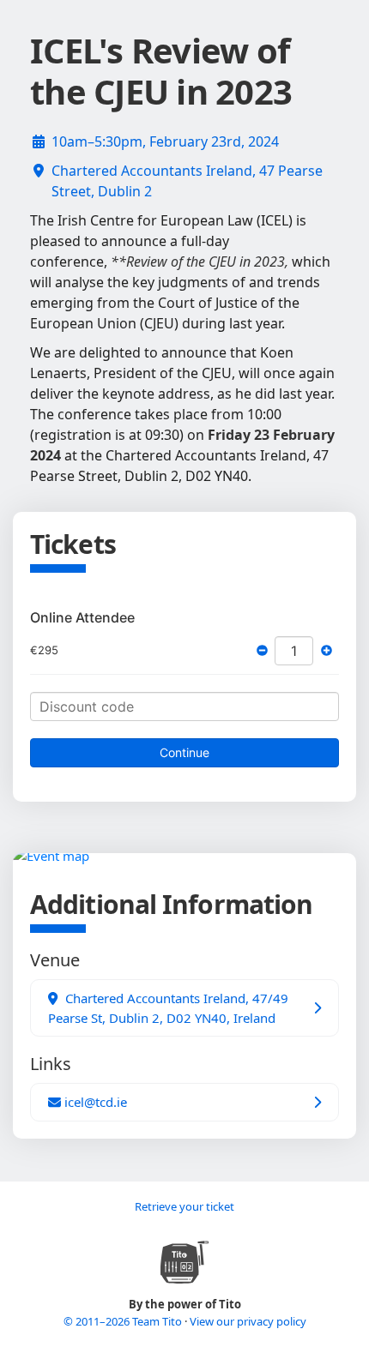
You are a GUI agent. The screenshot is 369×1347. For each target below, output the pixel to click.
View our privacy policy (248, 1321)
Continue (184, 752)
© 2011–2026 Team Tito (124, 1321)
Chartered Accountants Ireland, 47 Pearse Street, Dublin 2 (187, 181)
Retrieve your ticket (184, 1206)
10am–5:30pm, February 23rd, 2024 (165, 141)
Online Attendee (82, 617)
